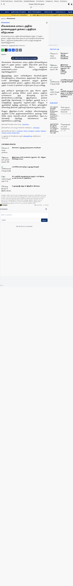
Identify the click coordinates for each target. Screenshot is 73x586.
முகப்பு (7, 12)
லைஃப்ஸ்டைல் (60, 12)
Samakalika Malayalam (29, 1)
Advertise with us (52, 45)
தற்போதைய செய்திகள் (18, 12)
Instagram (31, 131)
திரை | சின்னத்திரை (34, 12)
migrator (3, 54)
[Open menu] (1, 4)
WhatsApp (36, 128)
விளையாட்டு (48, 12)
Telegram (43, 131)
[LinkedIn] (13, 50)
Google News (15, 133)
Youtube (37, 131)
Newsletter (25, 124)
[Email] (16, 50)
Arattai (9, 133)
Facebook (20, 131)
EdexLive (56, 1)
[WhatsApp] (2, 50)
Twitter (25, 131)
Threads (4, 133)
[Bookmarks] (68, 4)
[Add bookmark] (47, 22)
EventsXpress (63, 1)
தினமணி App (28, 136)
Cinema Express (40, 1)
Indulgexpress (49, 1)
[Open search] (4, 4)
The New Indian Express (7, 1)
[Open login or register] (71, 4)
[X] (6, 50)
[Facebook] (9, 50)
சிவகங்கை (5, 22)
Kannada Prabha (18, 1)
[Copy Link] (20, 50)
